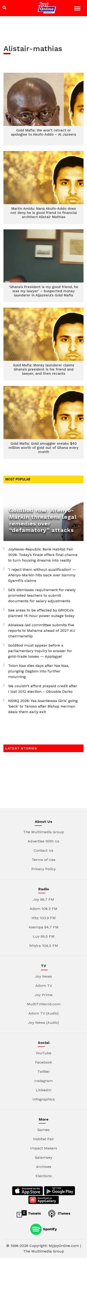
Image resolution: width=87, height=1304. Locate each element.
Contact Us (43, 850)
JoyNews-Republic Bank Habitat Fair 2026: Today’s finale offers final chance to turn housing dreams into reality (42, 554)
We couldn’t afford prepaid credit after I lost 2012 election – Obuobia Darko (42, 689)
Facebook (43, 1062)
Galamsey (43, 1157)
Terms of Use (43, 859)
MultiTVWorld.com (43, 1004)
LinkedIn (43, 1090)
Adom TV (43, 985)
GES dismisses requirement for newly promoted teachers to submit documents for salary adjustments (42, 595)
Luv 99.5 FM (44, 936)
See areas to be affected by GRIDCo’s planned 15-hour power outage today (41, 613)
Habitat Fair (43, 1139)
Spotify (49, 1229)
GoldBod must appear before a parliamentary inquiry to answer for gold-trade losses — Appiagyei (40, 651)
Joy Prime (43, 995)
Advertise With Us (43, 841)
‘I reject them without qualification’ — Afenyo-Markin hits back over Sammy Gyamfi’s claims (42, 575)
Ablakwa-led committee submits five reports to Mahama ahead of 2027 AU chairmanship (41, 630)
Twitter (43, 1071)
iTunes (63, 1213)
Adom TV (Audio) (43, 1013)
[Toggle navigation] (78, 9)
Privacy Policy (43, 869)
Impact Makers (43, 1148)
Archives (43, 1166)
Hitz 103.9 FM (44, 918)
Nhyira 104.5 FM (43, 945)
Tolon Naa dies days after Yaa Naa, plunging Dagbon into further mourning (38, 671)
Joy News (43, 976)
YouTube (43, 1053)
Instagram (43, 1081)
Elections (43, 1176)
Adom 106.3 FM (43, 908)
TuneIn (34, 1213)
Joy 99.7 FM (43, 899)
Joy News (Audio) (43, 1022)
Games (43, 1130)
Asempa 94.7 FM (43, 927)
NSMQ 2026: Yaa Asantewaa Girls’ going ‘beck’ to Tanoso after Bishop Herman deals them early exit (43, 706)
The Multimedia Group (43, 832)
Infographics (43, 1099)
